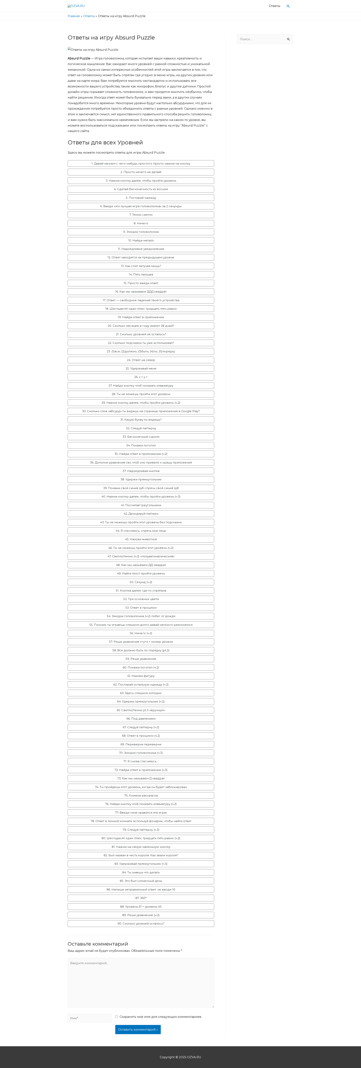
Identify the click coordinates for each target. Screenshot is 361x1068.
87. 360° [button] (141, 898)
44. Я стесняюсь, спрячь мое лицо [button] (141, 530)
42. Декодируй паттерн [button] (141, 513)
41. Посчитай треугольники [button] (141, 505)
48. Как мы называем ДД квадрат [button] (141, 565)
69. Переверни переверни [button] (141, 744)
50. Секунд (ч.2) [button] (141, 582)
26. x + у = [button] (141, 377)
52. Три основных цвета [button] (141, 599)
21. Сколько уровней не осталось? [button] (141, 334)
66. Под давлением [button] (141, 718)
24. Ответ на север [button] (141, 360)
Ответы (274, 6)
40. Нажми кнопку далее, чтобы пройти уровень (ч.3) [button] (141, 496)
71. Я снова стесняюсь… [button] (141, 761)
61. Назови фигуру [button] (141, 676)
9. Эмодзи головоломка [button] (141, 232)
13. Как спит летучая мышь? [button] (141, 266)
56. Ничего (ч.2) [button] (141, 633)
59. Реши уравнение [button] (141, 659)
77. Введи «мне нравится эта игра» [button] (141, 812)
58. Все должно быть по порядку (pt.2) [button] (140, 650)
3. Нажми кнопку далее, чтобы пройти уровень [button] (141, 180)
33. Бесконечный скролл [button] (141, 436)
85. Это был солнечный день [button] (141, 881)
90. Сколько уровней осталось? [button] (141, 923)
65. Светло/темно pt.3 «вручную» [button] (141, 710)
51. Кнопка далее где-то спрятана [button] (141, 590)
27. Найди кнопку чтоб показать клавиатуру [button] (140, 385)
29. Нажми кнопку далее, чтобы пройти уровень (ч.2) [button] (141, 402)
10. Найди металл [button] (141, 240)
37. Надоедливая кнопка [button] (141, 471)
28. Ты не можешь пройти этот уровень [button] (141, 394)
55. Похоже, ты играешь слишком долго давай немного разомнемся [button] (141, 625)
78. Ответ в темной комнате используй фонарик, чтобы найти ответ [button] (141, 821)
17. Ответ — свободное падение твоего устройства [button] (141, 300)
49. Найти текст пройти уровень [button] (141, 573)
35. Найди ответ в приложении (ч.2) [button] (141, 454)
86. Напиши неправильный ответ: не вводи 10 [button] (141, 889)
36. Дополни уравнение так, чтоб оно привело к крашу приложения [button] (141, 462)
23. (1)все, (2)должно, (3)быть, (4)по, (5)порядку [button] (141, 351)
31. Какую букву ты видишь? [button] (141, 419)
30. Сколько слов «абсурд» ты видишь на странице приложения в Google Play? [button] (141, 411)
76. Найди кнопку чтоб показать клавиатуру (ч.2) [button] (141, 804)
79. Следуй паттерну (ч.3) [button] (141, 829)
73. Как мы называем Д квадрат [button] (141, 778)
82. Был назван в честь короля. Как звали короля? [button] (141, 855)
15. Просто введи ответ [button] (141, 283)
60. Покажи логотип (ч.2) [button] (141, 667)
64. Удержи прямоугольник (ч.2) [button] (141, 701)
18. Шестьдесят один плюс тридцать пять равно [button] (141, 308)
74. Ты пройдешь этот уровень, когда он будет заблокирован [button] (141, 787)
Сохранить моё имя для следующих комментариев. (161, 1017)
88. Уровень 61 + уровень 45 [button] (141, 906)
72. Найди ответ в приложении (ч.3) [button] (141, 770)
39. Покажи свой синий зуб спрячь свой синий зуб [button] (141, 488)
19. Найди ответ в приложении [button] (141, 317)
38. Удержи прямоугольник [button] (141, 479)
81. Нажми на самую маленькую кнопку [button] (141, 847)
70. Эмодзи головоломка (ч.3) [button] (141, 753)
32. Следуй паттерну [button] (141, 428)
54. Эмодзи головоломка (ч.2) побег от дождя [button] (141, 616)
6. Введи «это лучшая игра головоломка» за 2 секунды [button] (141, 206)
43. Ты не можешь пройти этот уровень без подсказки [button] (141, 522)
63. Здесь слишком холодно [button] (141, 693)
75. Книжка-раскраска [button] (141, 795)
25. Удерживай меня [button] (141, 368)
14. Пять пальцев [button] (141, 274)
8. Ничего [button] (141, 223)
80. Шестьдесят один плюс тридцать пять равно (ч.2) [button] (141, 838)
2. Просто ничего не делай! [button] (141, 172)
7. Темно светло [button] (141, 214)
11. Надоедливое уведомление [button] (141, 249)
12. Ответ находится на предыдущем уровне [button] (141, 257)
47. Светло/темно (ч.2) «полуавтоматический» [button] (141, 556)
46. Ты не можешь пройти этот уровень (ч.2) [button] (141, 548)
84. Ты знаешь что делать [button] (141, 872)
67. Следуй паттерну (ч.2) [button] (141, 727)
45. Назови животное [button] (141, 539)
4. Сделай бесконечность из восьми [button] (141, 189)
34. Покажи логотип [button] (141, 445)
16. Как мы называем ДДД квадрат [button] (141, 291)
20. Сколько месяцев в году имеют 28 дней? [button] (141, 326)
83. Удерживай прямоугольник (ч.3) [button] (141, 863)
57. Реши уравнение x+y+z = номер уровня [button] (141, 641)
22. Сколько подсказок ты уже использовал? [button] (141, 343)
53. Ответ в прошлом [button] (141, 607)
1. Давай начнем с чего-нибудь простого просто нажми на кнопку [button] (141, 163)
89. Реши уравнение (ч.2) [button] (141, 915)
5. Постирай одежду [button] (141, 197)
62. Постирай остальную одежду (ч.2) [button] (141, 684)
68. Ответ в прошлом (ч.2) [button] (141, 735)
